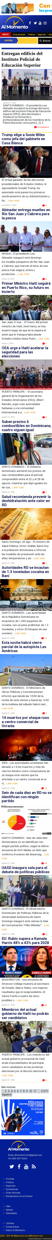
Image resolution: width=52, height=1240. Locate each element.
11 (35, 1091)
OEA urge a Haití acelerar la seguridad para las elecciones (25, 352)
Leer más (13, 200)
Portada (10, 1179)
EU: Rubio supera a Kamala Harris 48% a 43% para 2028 (25, 940)
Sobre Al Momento (15, 1230)
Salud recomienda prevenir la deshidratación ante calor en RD (26, 501)
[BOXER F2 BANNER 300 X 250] (23, 1117)
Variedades (11, 1213)
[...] (41, 122)
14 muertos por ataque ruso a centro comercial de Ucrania (25, 721)
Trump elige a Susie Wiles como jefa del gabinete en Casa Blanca (23, 139)
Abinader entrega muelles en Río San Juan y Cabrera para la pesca (26, 214)
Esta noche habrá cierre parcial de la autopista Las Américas (24, 646)
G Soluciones (47, 1239)
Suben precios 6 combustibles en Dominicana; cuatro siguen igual (26, 425)
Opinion (9, 1209)
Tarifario (10, 1223)
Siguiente (7, 1094)
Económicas (12, 1189)
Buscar (47, 40)
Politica (10, 1182)
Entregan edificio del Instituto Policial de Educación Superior (21, 59)
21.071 (44, 1091)
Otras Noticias (19, 35)
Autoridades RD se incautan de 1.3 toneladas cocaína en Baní (25, 571)
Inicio (5, 34)
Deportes (42, 35)
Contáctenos (12, 1226)
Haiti (8, 1206)
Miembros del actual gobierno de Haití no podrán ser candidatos (25, 1013)
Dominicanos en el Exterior (19, 1196)
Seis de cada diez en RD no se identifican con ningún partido (27, 796)
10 (30, 1091)
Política (31, 35)
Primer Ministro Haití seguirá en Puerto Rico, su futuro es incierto (26, 287)
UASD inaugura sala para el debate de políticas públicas (25, 870)
